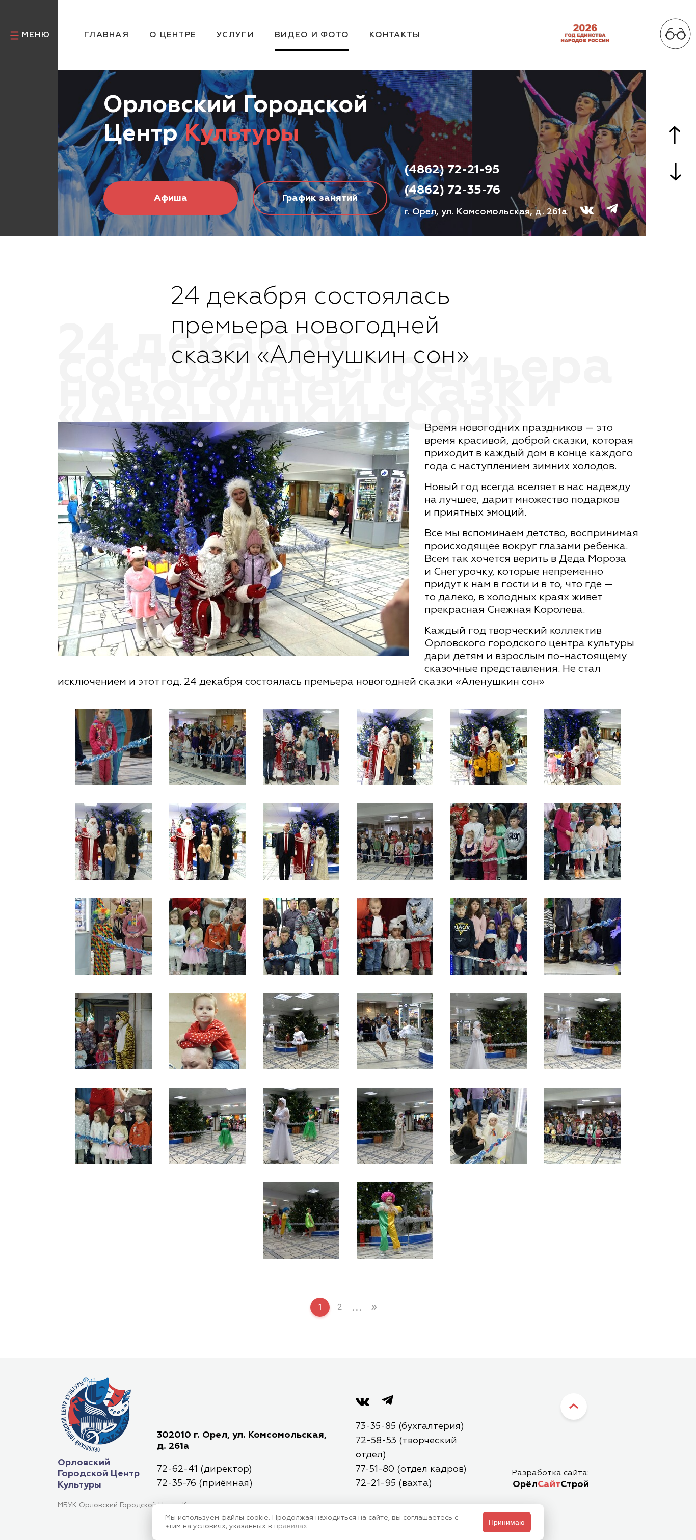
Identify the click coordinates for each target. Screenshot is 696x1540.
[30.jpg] (582, 1127)
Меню (36, 35)
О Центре (172, 35)
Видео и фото (312, 35)
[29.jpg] (488, 1127)
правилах (290, 1526)
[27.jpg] (301, 1127)
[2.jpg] (207, 748)
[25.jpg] (113, 1127)
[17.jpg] (488, 938)
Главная (106, 35)
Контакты (394, 35)
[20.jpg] (207, 1032)
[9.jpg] (301, 843)
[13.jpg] (113, 938)
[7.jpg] (113, 843)
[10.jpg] (395, 843)
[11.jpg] (488, 843)
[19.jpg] (113, 1032)
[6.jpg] (582, 748)
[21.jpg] (301, 1032)
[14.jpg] (207, 938)
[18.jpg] (582, 938)
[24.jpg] (582, 1032)
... (357, 1306)
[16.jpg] (395, 938)
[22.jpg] (395, 1032)
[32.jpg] (395, 1222)
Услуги (235, 35)
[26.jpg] (207, 1127)
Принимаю (507, 1522)
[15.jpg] (301, 938)
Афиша (171, 198)
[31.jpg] (301, 1222)
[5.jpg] (488, 748)
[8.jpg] (207, 843)
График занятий (320, 198)
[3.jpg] (301, 748)
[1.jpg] (113, 748)
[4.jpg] (395, 748)
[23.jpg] (488, 1032)
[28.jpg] (395, 1127)
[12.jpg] (582, 843)
